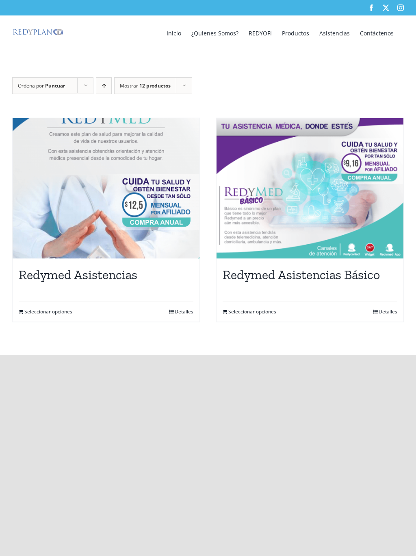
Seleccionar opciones (48, 311)
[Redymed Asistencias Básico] (310, 188)
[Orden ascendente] (104, 85)
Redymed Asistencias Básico (301, 274)
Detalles (184, 311)
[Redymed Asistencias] (106, 188)
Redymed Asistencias (78, 274)
